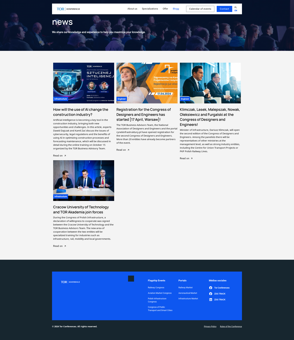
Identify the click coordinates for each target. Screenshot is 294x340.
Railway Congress (156, 287)
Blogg (176, 8)
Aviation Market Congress (160, 293)
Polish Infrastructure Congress (157, 300)
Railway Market (185, 287)
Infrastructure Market (188, 298)
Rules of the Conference (231, 326)
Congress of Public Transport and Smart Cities (160, 308)
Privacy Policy (210, 326)
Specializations (150, 8)
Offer (165, 8)
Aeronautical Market (187, 293)
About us (132, 8)
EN (236, 10)
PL (236, 7)
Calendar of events (200, 8)
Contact (224, 8)
